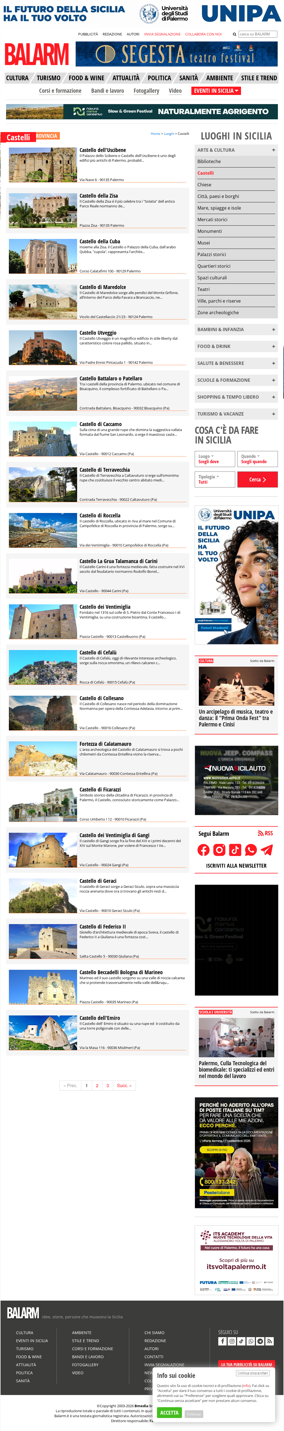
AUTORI (133, 34)
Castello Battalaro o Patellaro (111, 378)
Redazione (155, 1340)
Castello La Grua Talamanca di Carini (119, 561)
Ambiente (82, 1332)
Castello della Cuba (100, 241)
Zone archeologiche (218, 313)
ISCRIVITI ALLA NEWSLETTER (236, 865)
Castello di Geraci (98, 881)
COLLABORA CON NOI (203, 34)
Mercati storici (212, 219)
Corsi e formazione (60, 90)
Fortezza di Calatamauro (105, 743)
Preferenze (194, 1414)
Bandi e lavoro (107, 90)
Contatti (153, 1356)
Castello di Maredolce (103, 287)
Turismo (25, 1348)
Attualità (26, 1364)
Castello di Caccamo (101, 424)
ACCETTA (169, 1412)
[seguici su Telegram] (260, 1341)
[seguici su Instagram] (232, 1341)
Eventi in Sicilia (32, 1340)
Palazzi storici (211, 254)
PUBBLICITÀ (88, 34)
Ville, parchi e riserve (219, 301)
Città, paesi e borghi (218, 196)
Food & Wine (29, 1356)
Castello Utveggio (98, 332)
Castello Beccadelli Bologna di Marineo (121, 972)
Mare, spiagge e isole (219, 208)
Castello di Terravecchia (105, 469)
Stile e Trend (85, 1340)
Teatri (203, 289)
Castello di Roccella (100, 515)
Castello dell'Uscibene (103, 150)
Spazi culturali (212, 278)
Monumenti (209, 231)
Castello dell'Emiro (100, 1018)
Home (155, 133)
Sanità (23, 1380)
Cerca (255, 479)
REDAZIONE (112, 34)
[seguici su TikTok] (241, 1341)
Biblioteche (209, 161)
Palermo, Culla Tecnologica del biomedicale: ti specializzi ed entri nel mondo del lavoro (236, 1069)
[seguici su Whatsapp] (251, 1341)
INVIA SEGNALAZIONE (162, 34)
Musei (203, 243)
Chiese (204, 185)
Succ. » (124, 1085)
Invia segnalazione (164, 1364)
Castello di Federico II (103, 926)
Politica (24, 1372)
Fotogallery (146, 90)
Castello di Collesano (102, 698)
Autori (151, 1348)
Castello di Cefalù (98, 652)
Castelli (205, 173)
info (246, 1385)
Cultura (24, 1332)
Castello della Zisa (99, 195)
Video (175, 90)
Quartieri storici (213, 266)
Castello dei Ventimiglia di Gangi (114, 835)
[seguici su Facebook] (222, 1341)
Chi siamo (154, 1332)
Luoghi (169, 133)
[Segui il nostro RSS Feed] (269, 1341)
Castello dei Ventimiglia (105, 606)
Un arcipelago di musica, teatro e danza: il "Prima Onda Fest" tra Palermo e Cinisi (236, 718)
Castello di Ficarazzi (100, 789)
